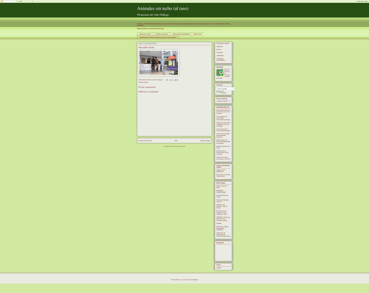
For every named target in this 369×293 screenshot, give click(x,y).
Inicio (176, 140)
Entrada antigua (205, 140)
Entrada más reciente (145, 140)
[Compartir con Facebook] (176, 80)
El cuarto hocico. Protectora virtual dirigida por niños (221, 212)
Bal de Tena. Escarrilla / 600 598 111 (223, 175)
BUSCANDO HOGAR (222, 43)
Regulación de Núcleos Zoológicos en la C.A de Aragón (223, 124)
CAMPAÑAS (220, 55)
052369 (218, 268)
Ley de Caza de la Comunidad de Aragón (223, 129)
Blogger (196, 279)
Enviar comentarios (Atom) (178, 146)
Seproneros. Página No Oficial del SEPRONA (222, 228)
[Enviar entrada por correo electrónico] (166, 79)
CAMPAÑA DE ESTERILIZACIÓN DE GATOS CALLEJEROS (157, 37)
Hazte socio (198, 34)
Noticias (146, 82)
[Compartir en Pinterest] (177, 80)
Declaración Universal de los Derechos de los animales (223, 111)
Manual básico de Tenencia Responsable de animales (223, 141)
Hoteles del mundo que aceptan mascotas (223, 158)
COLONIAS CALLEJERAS (220, 59)
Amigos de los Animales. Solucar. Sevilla (222, 206)
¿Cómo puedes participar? (181, 34)
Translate (223, 92)
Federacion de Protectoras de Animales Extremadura (223, 234)
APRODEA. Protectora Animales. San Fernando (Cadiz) (223, 218)
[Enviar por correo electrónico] (170, 80)
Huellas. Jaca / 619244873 (220, 170)
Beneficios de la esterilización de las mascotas (222, 152)
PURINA (218, 223)
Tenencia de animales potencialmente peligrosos (223, 135)
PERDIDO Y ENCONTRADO (221, 191)
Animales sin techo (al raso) (162, 8)
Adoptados (219, 46)
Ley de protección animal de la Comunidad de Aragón (223, 118)
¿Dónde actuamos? (161, 34)
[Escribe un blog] (172, 80)
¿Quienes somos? (145, 34)
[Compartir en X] (174, 80)
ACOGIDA (219, 52)
